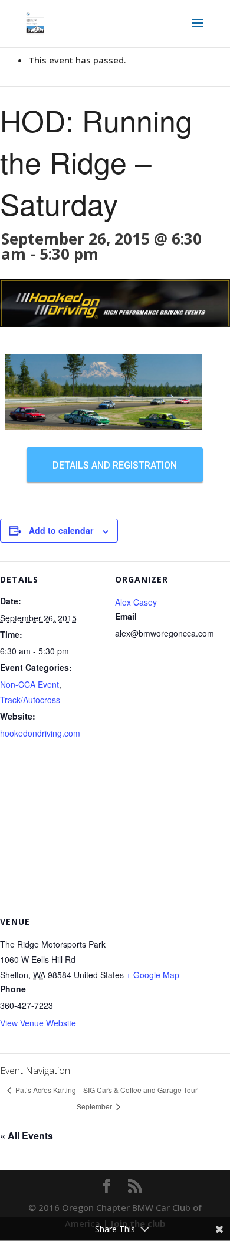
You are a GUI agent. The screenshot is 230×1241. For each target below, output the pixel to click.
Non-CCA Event (29, 684)
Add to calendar (61, 530)
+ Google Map (152, 975)
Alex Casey (136, 602)
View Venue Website (38, 1023)
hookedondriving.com (40, 733)
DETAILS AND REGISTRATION (114, 465)
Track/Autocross (30, 699)
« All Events (26, 1135)
